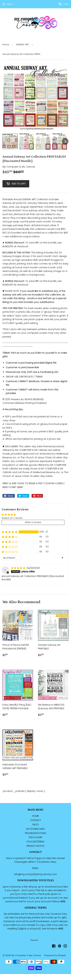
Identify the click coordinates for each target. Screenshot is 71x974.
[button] (10, 531)
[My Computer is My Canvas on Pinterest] (59, 946)
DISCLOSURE (35, 837)
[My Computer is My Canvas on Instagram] (65, 946)
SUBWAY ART (22, 44)
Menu (10, 4)
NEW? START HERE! (12, 487)
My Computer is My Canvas (26, 955)
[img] (18, 568)
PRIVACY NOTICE (35, 846)
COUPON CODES (53, 483)
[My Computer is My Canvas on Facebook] (53, 946)
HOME (35, 816)
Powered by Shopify (55, 955)
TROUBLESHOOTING (35, 833)
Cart (66, 4)
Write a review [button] (33, 522)
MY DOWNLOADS (35, 829)
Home (5, 44)
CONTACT (35, 820)
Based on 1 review (12, 518)
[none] (10, 141)
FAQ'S (35, 824)
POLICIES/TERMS (35, 841)
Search (34, 940)
